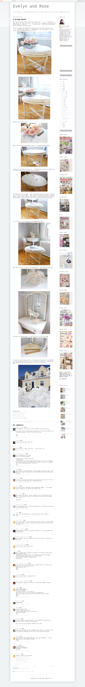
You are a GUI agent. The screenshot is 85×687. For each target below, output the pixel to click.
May (62, 102)
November (64, 92)
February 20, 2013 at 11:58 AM (22, 650)
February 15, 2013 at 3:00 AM (22, 597)
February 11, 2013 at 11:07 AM (22, 437)
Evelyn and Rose (31, 6)
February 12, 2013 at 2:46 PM (22, 525)
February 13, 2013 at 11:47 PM (22, 559)
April (63, 104)
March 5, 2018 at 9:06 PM (21, 661)
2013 (62, 89)
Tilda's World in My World (69, 434)
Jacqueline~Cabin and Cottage (22, 536)
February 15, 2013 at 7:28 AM (22, 604)
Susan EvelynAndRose (65, 25)
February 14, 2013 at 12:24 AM (22, 570)
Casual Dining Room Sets (21, 660)
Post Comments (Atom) (24, 668)
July (63, 99)
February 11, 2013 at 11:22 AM (22, 443)
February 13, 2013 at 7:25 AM (22, 533)
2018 (62, 81)
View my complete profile (65, 42)
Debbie (17, 607)
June (17, 551)
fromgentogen (19, 574)
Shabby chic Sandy (20, 504)
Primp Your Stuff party (19, 416)
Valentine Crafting (68, 408)
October (63, 94)
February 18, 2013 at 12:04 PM (22, 641)
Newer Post (15, 666)
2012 (62, 123)
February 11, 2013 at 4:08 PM (22, 482)
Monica (17, 512)
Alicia (17, 645)
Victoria (18, 478)
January (63, 121)
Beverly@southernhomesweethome (22, 581)
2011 (62, 125)
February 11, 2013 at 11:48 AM (22, 450)
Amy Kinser (18, 618)
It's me (17, 447)
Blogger (52, 678)
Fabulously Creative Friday (20, 418)
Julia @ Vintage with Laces (22, 563)
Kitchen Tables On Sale (21, 657)
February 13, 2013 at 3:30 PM (22, 541)
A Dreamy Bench (64, 114)
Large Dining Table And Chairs (22, 656)
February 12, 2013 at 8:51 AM (22, 516)
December (64, 91)
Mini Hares (63, 108)
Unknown (17, 486)
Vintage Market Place (20, 453)
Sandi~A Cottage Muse (20, 529)
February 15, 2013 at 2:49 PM (22, 615)
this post (29, 24)
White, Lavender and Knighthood (68, 428)
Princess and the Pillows (65, 111)
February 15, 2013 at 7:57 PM (22, 632)
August (63, 97)
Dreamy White (44, 21)
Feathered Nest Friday (18, 415)
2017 (62, 83)
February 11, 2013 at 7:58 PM (22, 490)
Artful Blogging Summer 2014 (68, 389)
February (64, 107)
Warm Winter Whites (68, 395)
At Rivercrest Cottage (21, 544)
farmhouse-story (19, 520)
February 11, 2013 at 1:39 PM (22, 474)
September (64, 96)
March (63, 105)
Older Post (52, 666)
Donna (17, 469)
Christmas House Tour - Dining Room (68, 421)
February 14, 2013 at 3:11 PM (22, 577)
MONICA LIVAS (19, 601)
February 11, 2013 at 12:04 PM (22, 465)
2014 (62, 88)
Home (34, 666)
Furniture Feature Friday (19, 417)
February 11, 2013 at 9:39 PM (22, 501)
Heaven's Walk (19, 493)
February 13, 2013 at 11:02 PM (22, 547)
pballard (18, 440)
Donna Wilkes (19, 628)
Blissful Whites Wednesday (19, 412)
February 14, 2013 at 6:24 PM (22, 584)
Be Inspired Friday (18, 413)
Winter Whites (69, 414)
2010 (62, 126)
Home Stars (18, 654)
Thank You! (63, 116)
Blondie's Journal (20, 427)
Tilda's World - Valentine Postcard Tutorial (66, 118)
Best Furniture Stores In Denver (23, 659)
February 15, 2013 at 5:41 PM (22, 625)
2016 (62, 85)
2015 (62, 86)
